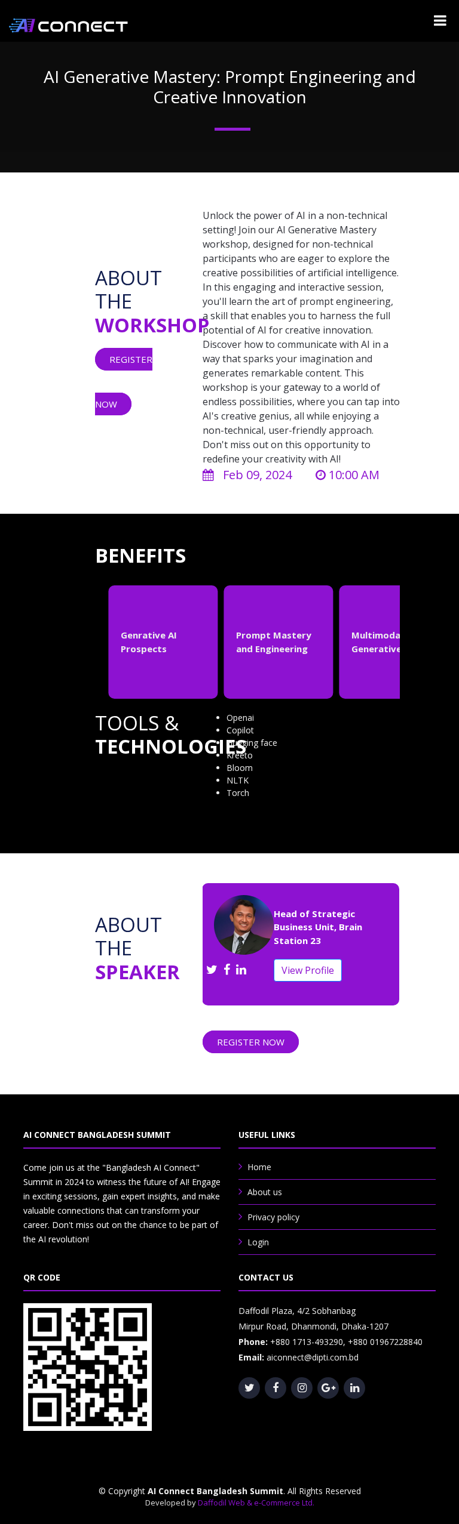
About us (264, 1192)
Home (259, 1167)
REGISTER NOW (250, 1042)
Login (258, 1242)
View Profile (307, 970)
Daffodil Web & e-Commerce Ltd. (256, 1502)
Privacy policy (273, 1217)
